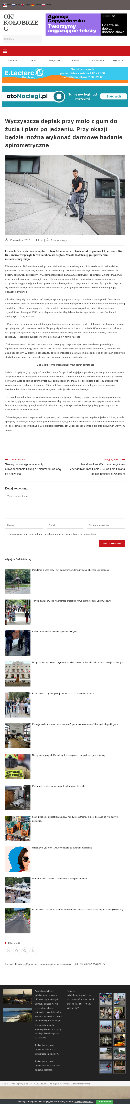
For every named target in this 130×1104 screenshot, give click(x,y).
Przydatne (54, 60)
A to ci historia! (97, 60)
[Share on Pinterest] (24, 950)
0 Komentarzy (59, 240)
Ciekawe (12, 60)
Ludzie (75, 60)
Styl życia (118, 60)
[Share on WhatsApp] (32, 950)
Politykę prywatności (84, 1101)
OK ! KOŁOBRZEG (38, 1083)
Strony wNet (84, 1083)
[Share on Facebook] (16, 950)
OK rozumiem (104, 1101)
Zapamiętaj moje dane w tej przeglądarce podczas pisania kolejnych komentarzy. (53, 534)
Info (33, 60)
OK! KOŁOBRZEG (20, 22)
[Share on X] (8, 950)
